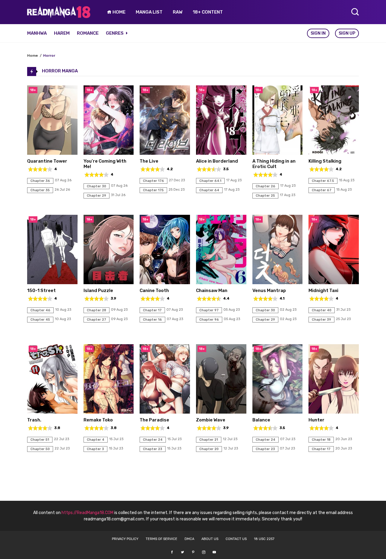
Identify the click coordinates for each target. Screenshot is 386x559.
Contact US (236, 539)
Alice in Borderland (217, 161)
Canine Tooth (154, 290)
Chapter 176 (153, 181)
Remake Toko (98, 420)
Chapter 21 (208, 440)
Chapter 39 (321, 320)
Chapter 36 (40, 181)
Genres (115, 33)
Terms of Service (161, 539)
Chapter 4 (95, 440)
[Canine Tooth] (165, 282)
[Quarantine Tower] (52, 153)
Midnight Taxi (323, 290)
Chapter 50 (40, 449)
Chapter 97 (209, 310)
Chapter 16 (152, 320)
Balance (261, 420)
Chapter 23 (152, 449)
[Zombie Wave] (221, 412)
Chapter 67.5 (323, 181)
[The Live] (165, 153)
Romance (88, 33)
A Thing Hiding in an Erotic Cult (274, 163)
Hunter (316, 420)
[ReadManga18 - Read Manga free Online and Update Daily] (58, 16)
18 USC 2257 (264, 539)
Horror (49, 55)
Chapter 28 (96, 310)
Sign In (318, 33)
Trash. (34, 420)
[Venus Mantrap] (277, 282)
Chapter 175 (153, 190)
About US (209, 539)
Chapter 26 (265, 186)
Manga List (149, 12)
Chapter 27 (96, 320)
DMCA (189, 539)
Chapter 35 (40, 190)
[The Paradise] (165, 412)
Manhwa (37, 33)
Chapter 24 (153, 440)
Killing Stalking (324, 161)
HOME (118, 12)
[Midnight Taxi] (333, 282)
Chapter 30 (96, 186)
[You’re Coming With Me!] (109, 153)
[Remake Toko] (109, 412)
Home (32, 55)
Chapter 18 (321, 440)
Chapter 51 (39, 440)
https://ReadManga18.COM (87, 512)
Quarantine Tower (47, 161)
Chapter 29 (96, 196)
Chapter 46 (40, 310)
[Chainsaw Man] (221, 282)
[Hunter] (333, 412)
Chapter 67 (321, 190)
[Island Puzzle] (109, 282)
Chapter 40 (321, 310)
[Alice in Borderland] (221, 153)
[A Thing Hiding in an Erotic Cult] (277, 153)
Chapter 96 (209, 320)
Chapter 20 (209, 449)
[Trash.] (52, 412)
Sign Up (347, 33)
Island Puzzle (98, 290)
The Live (149, 161)
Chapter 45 (40, 320)
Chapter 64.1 (210, 181)
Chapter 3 (95, 449)
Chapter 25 (265, 196)
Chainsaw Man (211, 290)
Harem (62, 33)
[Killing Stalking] (333, 153)
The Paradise (154, 420)
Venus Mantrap (269, 290)
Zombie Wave (210, 420)
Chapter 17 (152, 310)
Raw (177, 12)
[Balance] (277, 412)
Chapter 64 (209, 190)
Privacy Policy (125, 539)
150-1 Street (41, 290)
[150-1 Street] (52, 282)
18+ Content (208, 12)
